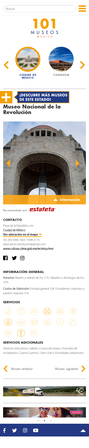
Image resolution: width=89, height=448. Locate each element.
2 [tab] (44, 421)
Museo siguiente (67, 369)
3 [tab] (51, 421)
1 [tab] (38, 421)
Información (69, 200)
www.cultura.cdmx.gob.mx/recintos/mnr (28, 249)
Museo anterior (21, 369)
